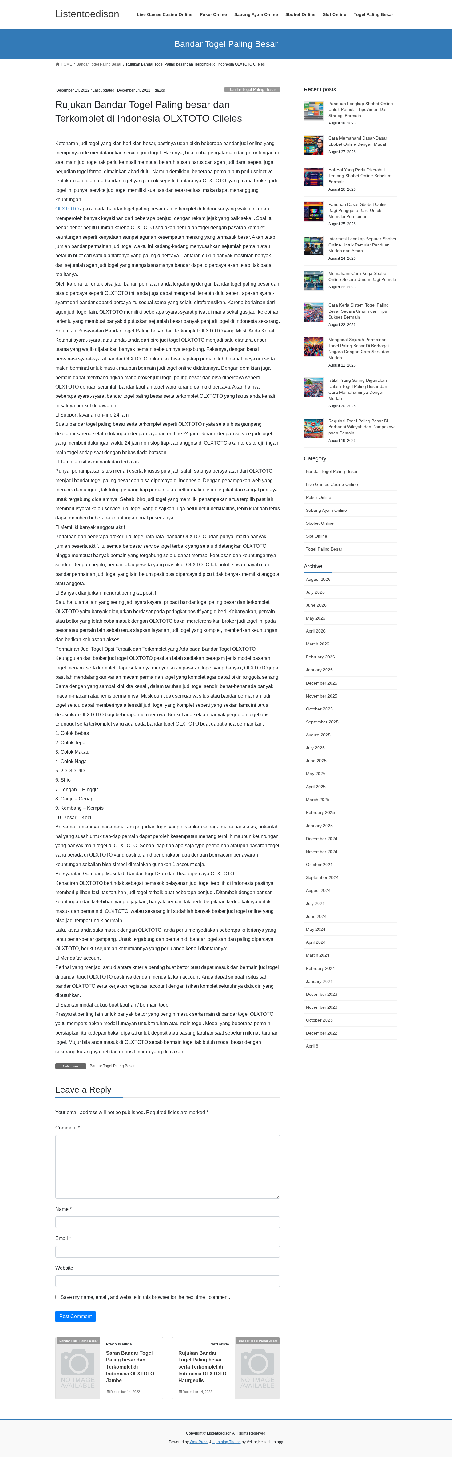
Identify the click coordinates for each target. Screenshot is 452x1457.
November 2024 (321, 851)
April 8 (312, 1046)
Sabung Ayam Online (326, 510)
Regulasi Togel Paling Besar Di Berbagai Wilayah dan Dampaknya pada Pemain (362, 426)
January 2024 (319, 981)
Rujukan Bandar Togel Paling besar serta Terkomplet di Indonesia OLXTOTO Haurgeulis (202, 1366)
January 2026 (319, 669)
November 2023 (321, 1007)
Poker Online (318, 497)
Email (63, 1238)
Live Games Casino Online (332, 484)
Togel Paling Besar (324, 549)
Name (63, 1209)
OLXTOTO (67, 208)
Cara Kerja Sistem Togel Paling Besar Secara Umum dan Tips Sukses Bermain (358, 311)
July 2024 (315, 903)
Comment (67, 1127)
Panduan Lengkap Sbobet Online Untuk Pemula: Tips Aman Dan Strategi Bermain (360, 109)
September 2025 (322, 721)
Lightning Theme (226, 1442)
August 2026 (318, 579)
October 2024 (319, 864)
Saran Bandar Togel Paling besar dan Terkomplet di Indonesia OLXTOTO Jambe (130, 1366)
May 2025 (315, 773)
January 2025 (319, 825)
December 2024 (321, 838)
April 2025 (316, 786)
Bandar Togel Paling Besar (252, 89)
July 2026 (315, 592)
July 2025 (315, 747)
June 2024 (316, 916)
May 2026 (315, 618)
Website (64, 1268)
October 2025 (319, 708)
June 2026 (316, 605)
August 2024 (318, 890)
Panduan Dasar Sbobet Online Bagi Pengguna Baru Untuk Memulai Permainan (358, 210)
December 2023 (321, 994)
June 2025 (316, 760)
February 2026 (320, 656)
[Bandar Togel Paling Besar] (78, 1350)
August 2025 (318, 734)
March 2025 (317, 799)
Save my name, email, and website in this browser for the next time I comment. (145, 1297)
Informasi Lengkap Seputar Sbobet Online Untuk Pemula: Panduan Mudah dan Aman (362, 244)
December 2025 (321, 683)
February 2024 (320, 968)
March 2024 (317, 955)
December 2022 (321, 1033)
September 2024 (322, 877)
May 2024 (315, 929)
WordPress (199, 1442)
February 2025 (320, 812)
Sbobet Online (320, 523)
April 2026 (316, 631)
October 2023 (319, 1020)
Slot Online (316, 536)
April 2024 (316, 942)
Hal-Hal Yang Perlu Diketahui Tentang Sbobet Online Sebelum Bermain (359, 175)
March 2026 (317, 643)
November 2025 (321, 696)
